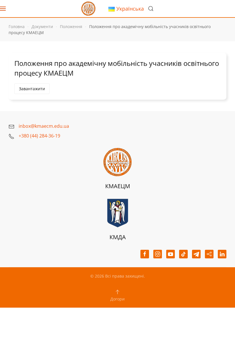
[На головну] (88, 8)
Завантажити (32, 88)
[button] (3, 8)
